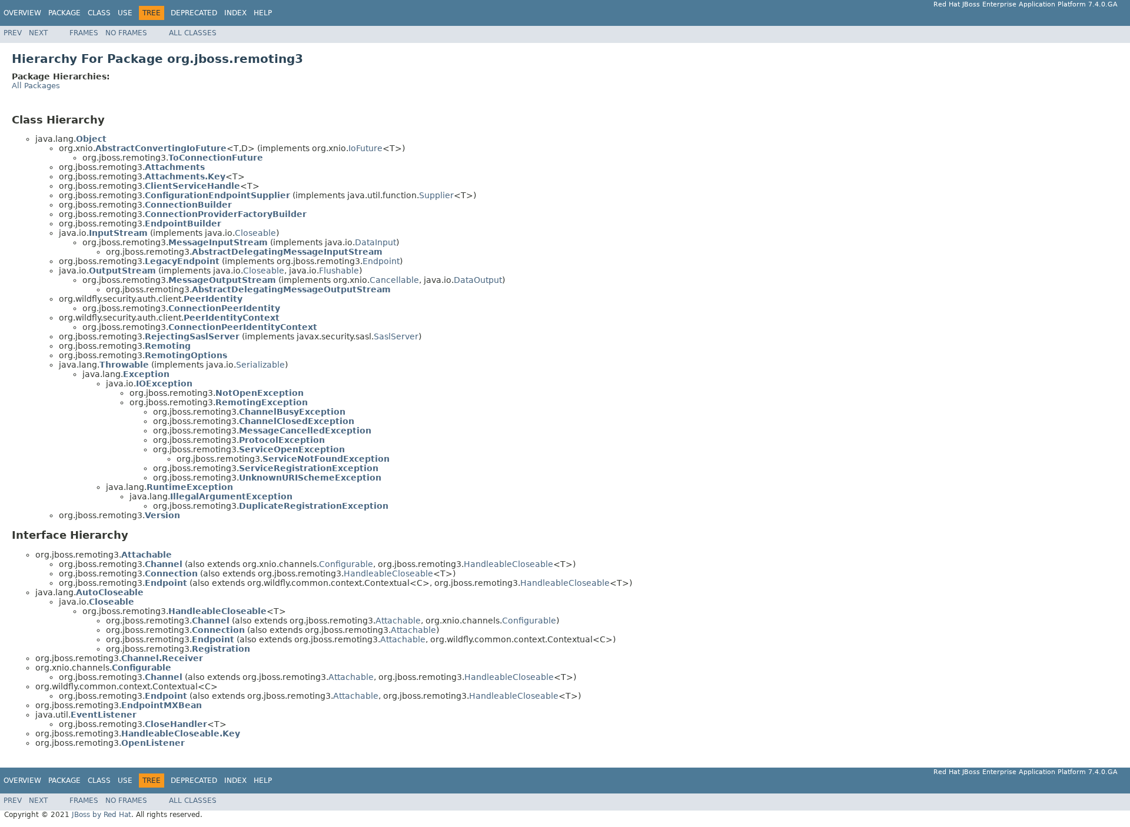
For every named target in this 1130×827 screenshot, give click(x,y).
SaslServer (396, 336)
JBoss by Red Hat (101, 815)
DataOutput (478, 280)
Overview (22, 13)
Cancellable (394, 280)
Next (38, 33)
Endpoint (381, 261)
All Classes (193, 33)
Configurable (346, 564)
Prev (13, 33)
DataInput (375, 242)
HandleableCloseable (508, 564)
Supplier (436, 195)
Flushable (339, 270)
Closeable (255, 233)
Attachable (398, 620)
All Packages (36, 85)
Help (263, 13)
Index (235, 13)
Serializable (260, 364)
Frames (83, 33)
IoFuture (365, 148)
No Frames (126, 33)
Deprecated (194, 13)
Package (64, 13)
